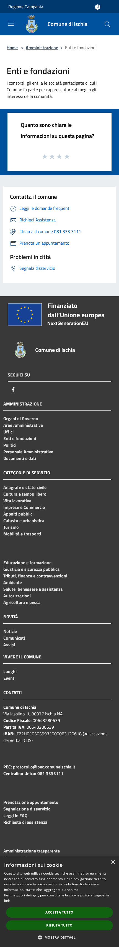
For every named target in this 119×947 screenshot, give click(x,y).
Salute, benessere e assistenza (33, 589)
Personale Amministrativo (28, 451)
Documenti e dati (19, 458)
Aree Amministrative (23, 425)
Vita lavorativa (17, 500)
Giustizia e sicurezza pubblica (31, 569)
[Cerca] (107, 24)
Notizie (10, 631)
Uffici (8, 431)
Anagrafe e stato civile (24, 487)
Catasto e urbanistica (23, 520)
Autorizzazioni (17, 595)
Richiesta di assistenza (25, 822)
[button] (59, 937)
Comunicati (14, 638)
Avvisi (9, 644)
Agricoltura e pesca (21, 602)
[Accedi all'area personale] (97, 7)
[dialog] (59, 901)
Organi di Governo (20, 418)
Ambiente (12, 582)
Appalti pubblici (18, 514)
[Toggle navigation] (11, 23)
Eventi (9, 678)
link (7, 900)
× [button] (113, 862)
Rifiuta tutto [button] (59, 925)
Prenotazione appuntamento (30, 802)
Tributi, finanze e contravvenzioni (35, 575)
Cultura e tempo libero (24, 494)
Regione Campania (25, 6)
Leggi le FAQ (15, 815)
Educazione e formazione (27, 562)
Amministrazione (42, 47)
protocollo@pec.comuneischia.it (44, 766)
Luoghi (10, 671)
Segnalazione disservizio (27, 808)
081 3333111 (50, 773)
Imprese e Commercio (24, 507)
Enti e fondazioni (19, 438)
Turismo (11, 527)
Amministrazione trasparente (31, 850)
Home (12, 47)
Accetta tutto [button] (59, 912)
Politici (9, 445)
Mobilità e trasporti (22, 533)
